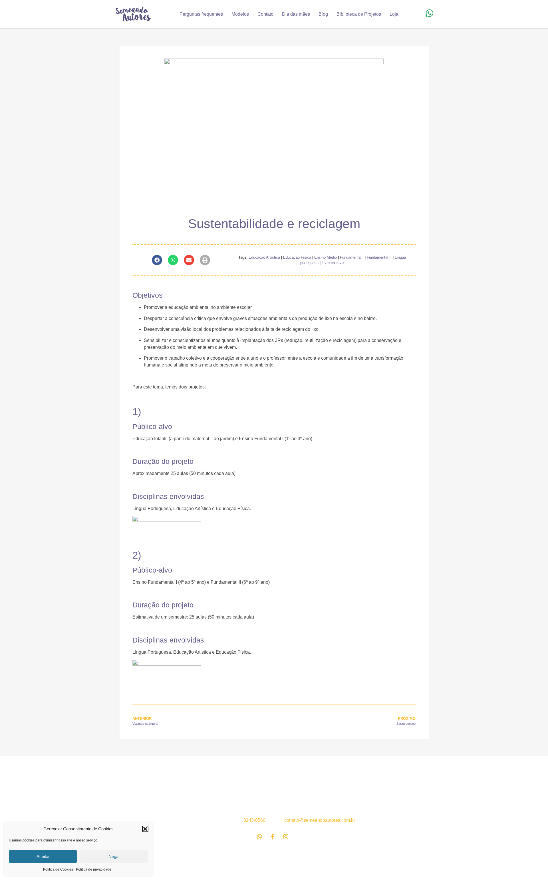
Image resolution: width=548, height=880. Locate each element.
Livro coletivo (333, 263)
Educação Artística (264, 257)
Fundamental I (352, 257)
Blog (323, 14)
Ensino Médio (325, 257)
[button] (145, 829)
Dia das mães (296, 14)
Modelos (240, 14)
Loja (394, 14)
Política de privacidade (93, 869)
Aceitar (43, 856)
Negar (114, 856)
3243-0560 (254, 820)
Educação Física (297, 257)
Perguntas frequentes (201, 14)
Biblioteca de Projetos (359, 14)
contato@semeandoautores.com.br (319, 820)
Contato (265, 14)
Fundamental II (379, 257)
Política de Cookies (58, 869)
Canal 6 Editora (138, 785)
